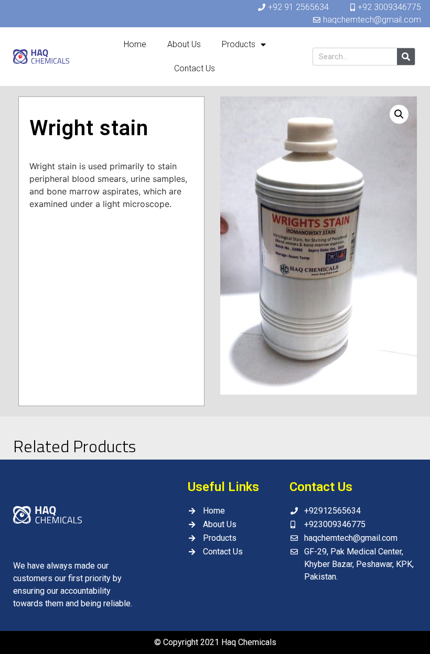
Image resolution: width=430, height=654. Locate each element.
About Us (184, 44)
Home (135, 44)
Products (238, 44)
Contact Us (194, 68)
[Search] (406, 56)
